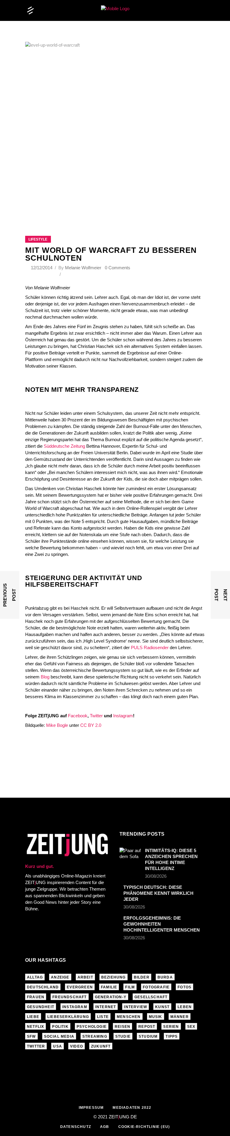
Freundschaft (69, 997)
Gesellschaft (150, 997)
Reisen (122, 1027)
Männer (179, 1017)
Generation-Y (110, 997)
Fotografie (156, 987)
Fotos (184, 987)
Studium (148, 1036)
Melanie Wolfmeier (83, 267)
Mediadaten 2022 (132, 1108)
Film (130, 987)
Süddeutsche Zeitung (64, 446)
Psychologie (92, 1027)
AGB (104, 1127)
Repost (146, 1027)
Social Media (59, 1036)
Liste (103, 1017)
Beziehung (113, 977)
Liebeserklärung (68, 1017)
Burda (165, 977)
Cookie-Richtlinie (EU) (144, 1127)
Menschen (129, 1017)
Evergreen (80, 987)
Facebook (77, 715)
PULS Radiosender (150, 647)
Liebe (33, 1017)
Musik (155, 1017)
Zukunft (101, 1046)
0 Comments (117, 267)
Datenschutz (75, 1127)
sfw (31, 1036)
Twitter (96, 715)
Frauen (35, 997)
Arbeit (85, 977)
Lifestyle (37, 239)
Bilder (141, 977)
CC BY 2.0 (90, 725)
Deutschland (43, 987)
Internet (105, 1007)
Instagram (123, 715)
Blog (46, 676)
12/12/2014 (42, 267)
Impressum (91, 1108)
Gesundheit (40, 1007)
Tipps (172, 1036)
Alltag (35, 977)
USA (57, 1046)
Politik (60, 1027)
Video (76, 1046)
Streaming (94, 1036)
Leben (185, 1007)
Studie (123, 1036)
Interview (135, 1007)
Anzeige (60, 977)
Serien (171, 1027)
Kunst (162, 1007)
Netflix (35, 1027)
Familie (109, 987)
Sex (191, 1027)
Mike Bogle (57, 725)
